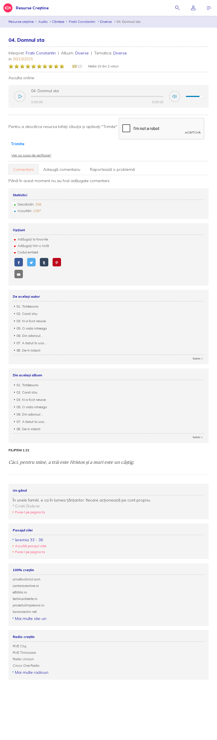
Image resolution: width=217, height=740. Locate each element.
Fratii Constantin (82, 21)
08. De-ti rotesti (28, 350)
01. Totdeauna (27, 306)
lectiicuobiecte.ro (25, 599)
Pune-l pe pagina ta (30, 512)
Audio (43, 21)
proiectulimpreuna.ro (28, 605)
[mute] (174, 96)
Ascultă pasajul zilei (30, 546)
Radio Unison (23, 659)
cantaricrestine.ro (26, 586)
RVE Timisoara (24, 652)
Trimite (17, 143)
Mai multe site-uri (30, 618)
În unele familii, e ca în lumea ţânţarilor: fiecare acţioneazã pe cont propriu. (82, 500)
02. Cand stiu (26, 314)
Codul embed (28, 252)
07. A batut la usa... (31, 343)
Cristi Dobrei (27, 506)
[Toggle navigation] (209, 8)
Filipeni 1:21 (18, 450)
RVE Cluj (19, 646)
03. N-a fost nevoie (31, 321)
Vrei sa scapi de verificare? (31, 155)
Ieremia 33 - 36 (29, 539)
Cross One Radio (26, 665)
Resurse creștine (21, 21)
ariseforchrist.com (26, 579)
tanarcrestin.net (25, 611)
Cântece (58, 21)
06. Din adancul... (29, 335)
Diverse (106, 21)
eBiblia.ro (20, 592)
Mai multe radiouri (31, 672)
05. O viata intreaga (31, 328)
